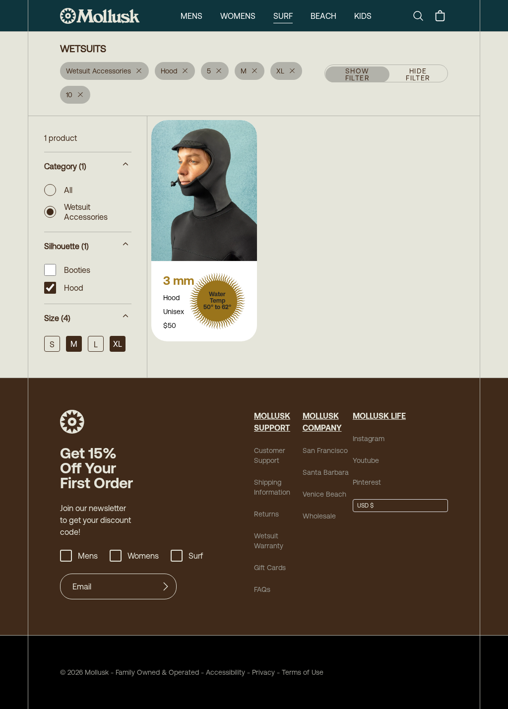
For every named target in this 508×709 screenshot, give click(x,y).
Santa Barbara (326, 472)
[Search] (422, 16)
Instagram (368, 439)
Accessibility (222, 672)
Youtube (366, 460)
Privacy (263, 672)
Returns (266, 514)
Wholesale (319, 516)
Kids (363, 15)
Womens (237, 15)
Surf (283, 15)
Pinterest (367, 482)
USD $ (365, 505)
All (68, 190)
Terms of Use (302, 672)
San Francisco (325, 450)
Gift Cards (270, 568)
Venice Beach (324, 494)
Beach (323, 15)
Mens (191, 15)
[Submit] (166, 586)
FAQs (262, 589)
